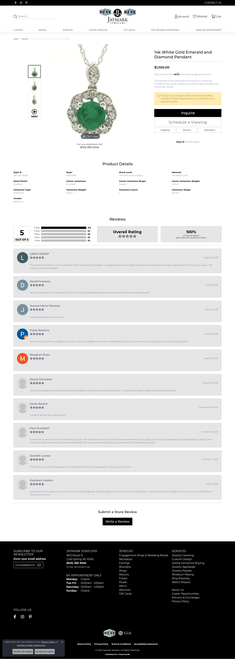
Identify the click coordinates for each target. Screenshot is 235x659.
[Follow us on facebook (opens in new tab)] (15, 3)
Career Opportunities (185, 593)
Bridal (43, 30)
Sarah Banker (39, 403)
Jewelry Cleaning (183, 555)
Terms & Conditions (121, 644)
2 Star (37, 237)
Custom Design (182, 559)
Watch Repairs (181, 582)
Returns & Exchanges (186, 597)
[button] (181, 16)
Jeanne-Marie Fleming (45, 305)
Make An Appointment (208, 30)
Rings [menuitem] (122, 570)
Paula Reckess (39, 330)
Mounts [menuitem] (124, 574)
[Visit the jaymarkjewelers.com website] (109, 633)
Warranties (209, 130)
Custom (18, 30)
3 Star (37, 234)
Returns (187, 130)
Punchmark (124, 654)
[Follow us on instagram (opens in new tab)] (21, 3)
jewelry (25, 39)
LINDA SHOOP (39, 253)
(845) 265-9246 (89, 147)
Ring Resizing (180, 578)
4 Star (37, 231)
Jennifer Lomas (40, 455)
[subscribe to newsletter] (39, 565)
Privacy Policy (180, 601)
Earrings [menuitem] (124, 563)
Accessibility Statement (146, 644)
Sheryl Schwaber (41, 379)
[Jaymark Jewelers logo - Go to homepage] (117, 16)
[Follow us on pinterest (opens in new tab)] (26, 3)
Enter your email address (30, 558)
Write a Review (117, 521)
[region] (90, 92)
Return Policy (84, 644)
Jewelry (68, 30)
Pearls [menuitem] (123, 582)
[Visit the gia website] (124, 633)
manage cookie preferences (31, 645)
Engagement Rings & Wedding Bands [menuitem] (143, 555)
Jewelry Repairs (182, 570)
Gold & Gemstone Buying (188, 563)
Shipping (165, 130)
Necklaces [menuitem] (125, 559)
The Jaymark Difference (165, 30)
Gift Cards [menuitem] (125, 593)
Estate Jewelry (98, 30)
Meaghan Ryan (40, 354)
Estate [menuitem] (123, 578)
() (89, 227)
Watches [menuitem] (124, 589)
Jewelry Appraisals (183, 566)
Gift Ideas (129, 30)
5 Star (37, 227)
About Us (178, 589)
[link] (212, 3)
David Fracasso (40, 281)
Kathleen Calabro (41, 480)
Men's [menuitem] (123, 586)
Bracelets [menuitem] (125, 566)
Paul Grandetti (39, 428)
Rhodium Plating (183, 574)
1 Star (37, 240)
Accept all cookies (45, 651)
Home (16, 39)
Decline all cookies (22, 651)
